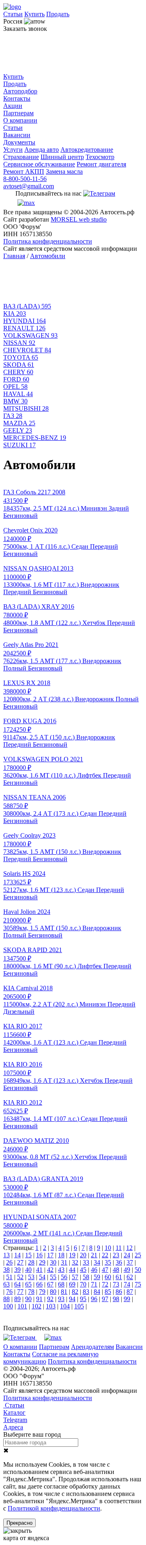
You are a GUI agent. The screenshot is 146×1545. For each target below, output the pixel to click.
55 (53, 1276)
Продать (57, 14)
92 (50, 1298)
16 (39, 1255)
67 (50, 1284)
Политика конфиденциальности (47, 241)
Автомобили (47, 255)
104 (65, 1306)
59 (97, 1276)
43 (61, 1269)
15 (28, 1255)
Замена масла (64, 171)
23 (116, 1255)
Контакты (16, 98)
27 (20, 1262)
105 (79, 1306)
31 (64, 1262)
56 (64, 1276)
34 (97, 1262)
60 (108, 1276)
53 (31, 1276)
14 (17, 1255)
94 (72, 1298)
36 (119, 1262)
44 (72, 1269)
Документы (19, 142)
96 (94, 1298)
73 (116, 1284)
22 (105, 1255)
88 (6, 1298)
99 (127, 1298)
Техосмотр (100, 156)
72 (105, 1284)
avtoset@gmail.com (28, 186)
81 (64, 1291)
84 (97, 1291)
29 (42, 1262)
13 (6, 1255)
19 (72, 1255)
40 (28, 1269)
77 (20, 1291)
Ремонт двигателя (101, 164)
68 (61, 1284)
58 (86, 1276)
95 (83, 1298)
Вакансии (16, 134)
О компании (20, 120)
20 (83, 1255)
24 (127, 1255)
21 (94, 1255)
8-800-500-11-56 (25, 178)
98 (116, 1298)
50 (138, 1269)
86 (119, 1291)
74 (127, 1284)
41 (39, 1269)
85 (108, 1291)
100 (8, 1306)
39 (17, 1269)
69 (72, 1284)
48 (116, 1269)
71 (94, 1284)
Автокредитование (86, 149)
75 (138, 1284)
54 (42, 1276)
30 (53, 1262)
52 (20, 1276)
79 (42, 1291)
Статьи (13, 14)
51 (9, 1276)
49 (127, 1269)
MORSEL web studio (79, 219)
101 (22, 1306)
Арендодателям (92, 1346)
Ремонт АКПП (23, 171)
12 (129, 1247)
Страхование (21, 156)
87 (130, 1291)
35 (108, 1262)
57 (75, 1276)
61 (119, 1276)
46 (94, 1269)
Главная (14, 255)
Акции (12, 105)
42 (50, 1269)
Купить (34, 14)
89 (17, 1298)
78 (31, 1291)
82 (75, 1291)
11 (119, 1247)
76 (9, 1291)
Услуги (13, 149)
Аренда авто (41, 149)
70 (83, 1284)
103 (51, 1306)
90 (28, 1298)
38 (6, 1269)
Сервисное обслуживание (39, 164)
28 (31, 1262)
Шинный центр (62, 156)
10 (108, 1247)
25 (138, 1255)
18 (61, 1255)
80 (53, 1291)
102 (36, 1306)
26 (9, 1262)
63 (6, 1284)
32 (75, 1262)
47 (105, 1269)
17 (50, 1255)
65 (28, 1284)
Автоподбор (20, 91)
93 (61, 1298)
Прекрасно (19, 1523)
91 (39, 1298)
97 (105, 1298)
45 (83, 1269)
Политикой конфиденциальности (54, 1508)
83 (86, 1291)
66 (39, 1284)
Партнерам (18, 113)
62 (130, 1276)
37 (130, 1262)
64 (17, 1284)
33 (86, 1262)
